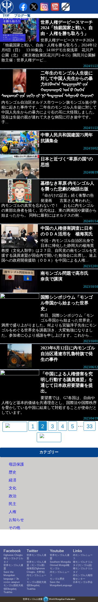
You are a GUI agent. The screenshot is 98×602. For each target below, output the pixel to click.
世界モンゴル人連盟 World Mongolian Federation (49, 599)
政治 (12, 496)
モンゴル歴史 (57, 578)
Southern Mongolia (60, 561)
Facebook (12, 551)
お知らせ (16, 520)
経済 (12, 480)
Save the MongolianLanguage (61, 583)
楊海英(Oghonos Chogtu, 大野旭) (36, 570)
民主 (12, 504)
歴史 (12, 472)
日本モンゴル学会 (83, 581)
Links (77, 551)
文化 (12, 488)
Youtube (57, 551)
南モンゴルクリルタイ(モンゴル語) (83, 563)
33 (90, 426)
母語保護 (16, 464)
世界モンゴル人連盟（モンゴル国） (36, 563)
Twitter (32, 551)
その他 (14, 528)
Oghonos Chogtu (13, 554)
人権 (12, 512)
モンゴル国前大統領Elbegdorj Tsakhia (13, 589)
